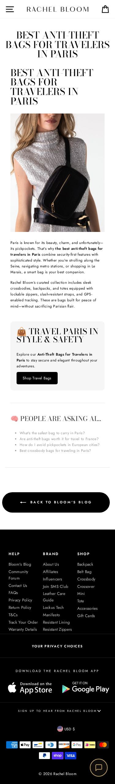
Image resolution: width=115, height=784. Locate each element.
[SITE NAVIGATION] (5, 9)
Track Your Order (23, 622)
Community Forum (19, 575)
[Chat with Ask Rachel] (99, 768)
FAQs (13, 593)
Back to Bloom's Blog (60, 502)
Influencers (52, 579)
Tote (80, 601)
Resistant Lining (56, 622)
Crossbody (86, 579)
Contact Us (18, 585)
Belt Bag (84, 572)
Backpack (85, 564)
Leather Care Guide (54, 597)
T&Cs (13, 615)
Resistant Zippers (57, 629)
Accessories (87, 608)
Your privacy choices (57, 646)
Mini (81, 593)
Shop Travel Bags (37, 378)
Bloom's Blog (20, 564)
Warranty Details (23, 629)
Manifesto (51, 615)
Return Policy (20, 607)
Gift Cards (86, 616)
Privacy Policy (21, 600)
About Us (51, 564)
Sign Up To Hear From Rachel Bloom (57, 711)
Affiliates (50, 572)
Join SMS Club (55, 586)
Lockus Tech (53, 607)
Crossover (86, 586)
